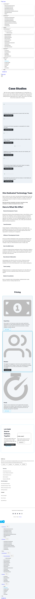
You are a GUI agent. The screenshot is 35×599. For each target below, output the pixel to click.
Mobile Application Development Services (11, 11)
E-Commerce (7, 50)
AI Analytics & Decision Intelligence (10, 21)
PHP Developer (7, 41)
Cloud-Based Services (8, 12)
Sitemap (20, 516)
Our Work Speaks (7, 62)
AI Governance (7, 24)
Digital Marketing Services (9, 8)
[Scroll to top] (1, 522)
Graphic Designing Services (9, 9)
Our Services (4, 526)
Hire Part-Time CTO (6, 565)
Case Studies (6, 587)
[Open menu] (2, 76)
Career (6, 66)
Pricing (5, 27)
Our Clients (6, 65)
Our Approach (7, 63)
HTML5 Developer (9, 32)
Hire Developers (4, 553)
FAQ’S (5, 59)
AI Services (3, 539)
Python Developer (7, 38)
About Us (3, 584)
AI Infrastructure (7, 25)
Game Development (8, 35)
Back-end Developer (8, 34)
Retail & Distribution (6, 581)
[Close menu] (0, 524)
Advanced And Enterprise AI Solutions (9, 546)
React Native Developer (8, 46)
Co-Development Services (7, 530)
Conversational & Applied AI (9, 20)
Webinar (6, 13)
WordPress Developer (8, 37)
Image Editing (7, 54)
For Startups (7, 53)
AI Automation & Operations (9, 18)
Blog (4, 69)
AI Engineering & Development (9, 17)
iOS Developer (6, 569)
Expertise (3, 574)
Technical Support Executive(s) (10, 42)
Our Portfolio (7, 67)
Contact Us (4, 71)
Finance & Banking (8, 51)
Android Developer (8, 45)
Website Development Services (10, 5)
